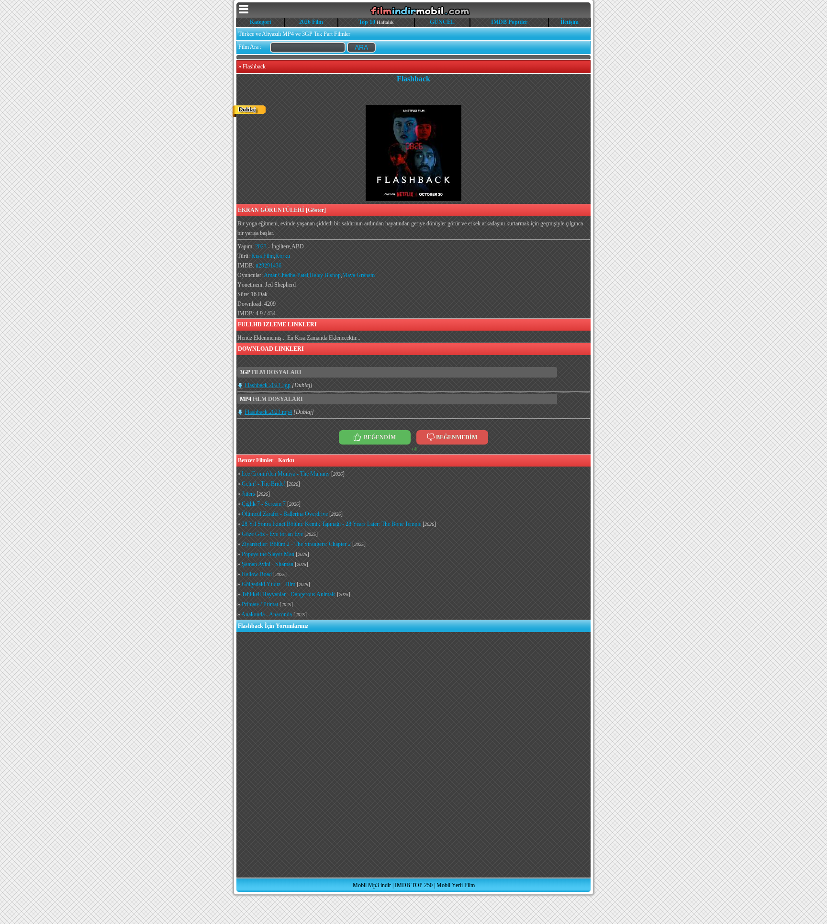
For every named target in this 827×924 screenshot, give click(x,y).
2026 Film (311, 22)
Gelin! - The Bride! (263, 483)
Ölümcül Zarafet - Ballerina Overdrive (285, 514)
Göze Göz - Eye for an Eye (272, 534)
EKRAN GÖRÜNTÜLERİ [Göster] (282, 210)
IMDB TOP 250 (414, 885)
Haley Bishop (325, 275)
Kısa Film (262, 256)
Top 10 (366, 22)
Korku (282, 256)
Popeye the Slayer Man (268, 554)
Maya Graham (358, 275)
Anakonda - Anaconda (266, 614)
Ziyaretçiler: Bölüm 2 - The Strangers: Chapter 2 (296, 544)
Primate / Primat (260, 604)
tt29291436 (268, 265)
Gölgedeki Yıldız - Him (268, 584)
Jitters (248, 493)
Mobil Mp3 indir (372, 885)
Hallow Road (257, 574)
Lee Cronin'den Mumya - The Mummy (286, 473)
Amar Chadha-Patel (286, 275)
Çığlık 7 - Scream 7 (264, 504)
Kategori (260, 22)
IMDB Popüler (509, 22)
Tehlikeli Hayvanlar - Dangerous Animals (288, 594)
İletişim (569, 22)
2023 (261, 246)
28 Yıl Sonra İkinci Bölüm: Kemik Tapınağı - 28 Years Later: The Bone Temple (331, 524)
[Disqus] (413, 754)
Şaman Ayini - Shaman (267, 564)
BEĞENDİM (379, 437)
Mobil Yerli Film (455, 885)
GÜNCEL (442, 22)
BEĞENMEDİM (456, 437)
